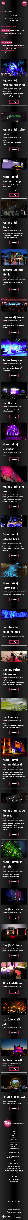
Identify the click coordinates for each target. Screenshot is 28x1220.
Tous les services (5, 30)
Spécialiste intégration (14, 1148)
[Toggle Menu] (24, 3)
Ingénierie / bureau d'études (17, 30)
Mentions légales (6, 1211)
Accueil (3, 11)
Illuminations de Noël (12, 48)
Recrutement (14, 1146)
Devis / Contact (14, 1144)
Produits (14, 1138)
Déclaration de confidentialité (15, 1211)
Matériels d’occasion (14, 1142)
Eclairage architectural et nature (9, 45)
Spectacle (11, 52)
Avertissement (14, 1212)
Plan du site (19, 1212)
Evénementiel (21, 45)
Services (14, 1136)
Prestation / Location (16, 33)
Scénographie (5, 36)
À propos (14, 1132)
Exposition (4, 48)
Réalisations (14, 1140)
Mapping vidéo (5, 52)
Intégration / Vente (6, 33)
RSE (14, 1134)
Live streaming (22, 48)
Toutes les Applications (7, 42)
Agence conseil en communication (14, 1216)
